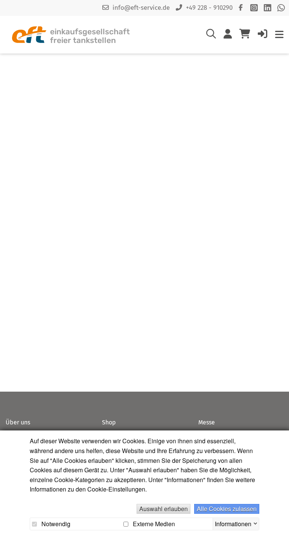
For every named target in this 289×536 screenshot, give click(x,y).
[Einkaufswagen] (244, 34)
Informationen (233, 522)
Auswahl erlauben (163, 508)
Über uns (18, 422)
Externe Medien (153, 524)
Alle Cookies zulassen (227, 508)
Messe (206, 422)
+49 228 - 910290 (209, 8)
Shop (109, 422)
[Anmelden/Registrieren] (263, 35)
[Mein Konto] (228, 35)
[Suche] (211, 35)
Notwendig (55, 524)
